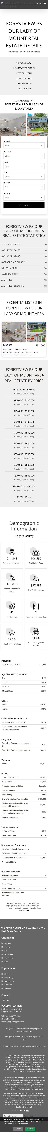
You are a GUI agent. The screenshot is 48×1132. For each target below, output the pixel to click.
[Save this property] (43, 324)
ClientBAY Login (30, 1036)
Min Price (7, 141)
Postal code (8, 954)
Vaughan (7, 988)
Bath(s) (6, 172)
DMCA (22, 1036)
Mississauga (9, 977)
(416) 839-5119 (13, 1019)
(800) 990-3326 (14, 1016)
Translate (41, 1116)
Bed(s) (5, 162)
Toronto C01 (9, 981)
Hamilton (8, 974)
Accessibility (15, 1036)
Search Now (24, 205)
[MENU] (45, 3)
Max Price (7, 152)
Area (6, 961)
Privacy (7, 1036)
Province (7, 943)
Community (8, 958)
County (7, 947)
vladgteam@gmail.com (15, 1022)
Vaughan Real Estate (14, 1028)
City (5, 951)
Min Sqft (6, 183)
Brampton (8, 985)
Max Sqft (6, 193)
